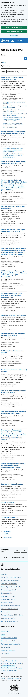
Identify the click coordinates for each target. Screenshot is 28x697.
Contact (20, 663)
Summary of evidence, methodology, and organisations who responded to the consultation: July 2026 (14, 119)
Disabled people (6, 593)
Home (2, 45)
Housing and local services (9, 609)
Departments (5, 631)
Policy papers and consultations (11, 644)
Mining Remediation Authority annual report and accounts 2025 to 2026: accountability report (13, 155)
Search (9, 55)
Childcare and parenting (9, 584)
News (3, 635)
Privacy (8, 661)
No (25, 551)
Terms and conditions (8, 665)
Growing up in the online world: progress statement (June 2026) (14, 110)
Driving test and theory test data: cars (13, 315)
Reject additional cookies (14, 32)
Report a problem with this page (14, 557)
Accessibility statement (8, 663)
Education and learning (8, 599)
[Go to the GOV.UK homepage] (7, 40)
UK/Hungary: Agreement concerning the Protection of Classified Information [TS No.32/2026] (13, 465)
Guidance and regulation (9, 638)
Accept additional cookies (14, 27)
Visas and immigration (8, 618)
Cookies (14, 661)
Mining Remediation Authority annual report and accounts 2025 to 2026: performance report (13, 150)
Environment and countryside (10, 605)
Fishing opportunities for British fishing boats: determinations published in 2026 (11, 295)
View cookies (14, 35)
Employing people (7, 602)
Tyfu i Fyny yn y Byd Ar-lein (10, 127)
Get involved (5, 653)
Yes (18, 551)
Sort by (3, 72)
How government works (8, 650)
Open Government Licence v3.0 (11, 678)
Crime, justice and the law (9, 590)
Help (2, 661)
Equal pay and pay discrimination (12, 484)
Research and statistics (8, 641)
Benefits (3, 574)
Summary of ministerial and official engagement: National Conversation (13, 123)
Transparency (5, 647)
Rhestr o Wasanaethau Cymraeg (11, 668)
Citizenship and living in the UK (11, 587)
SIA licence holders (7, 502)
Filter (4, 62)
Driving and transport (8, 596)
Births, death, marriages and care (11, 577)
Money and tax (5, 612)
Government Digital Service (9, 670)
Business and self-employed (10, 580)
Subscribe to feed (7, 537)
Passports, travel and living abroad (12, 615)
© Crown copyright (14, 693)
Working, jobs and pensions (9, 621)
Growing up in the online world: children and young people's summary (15, 114)
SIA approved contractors (9, 517)
